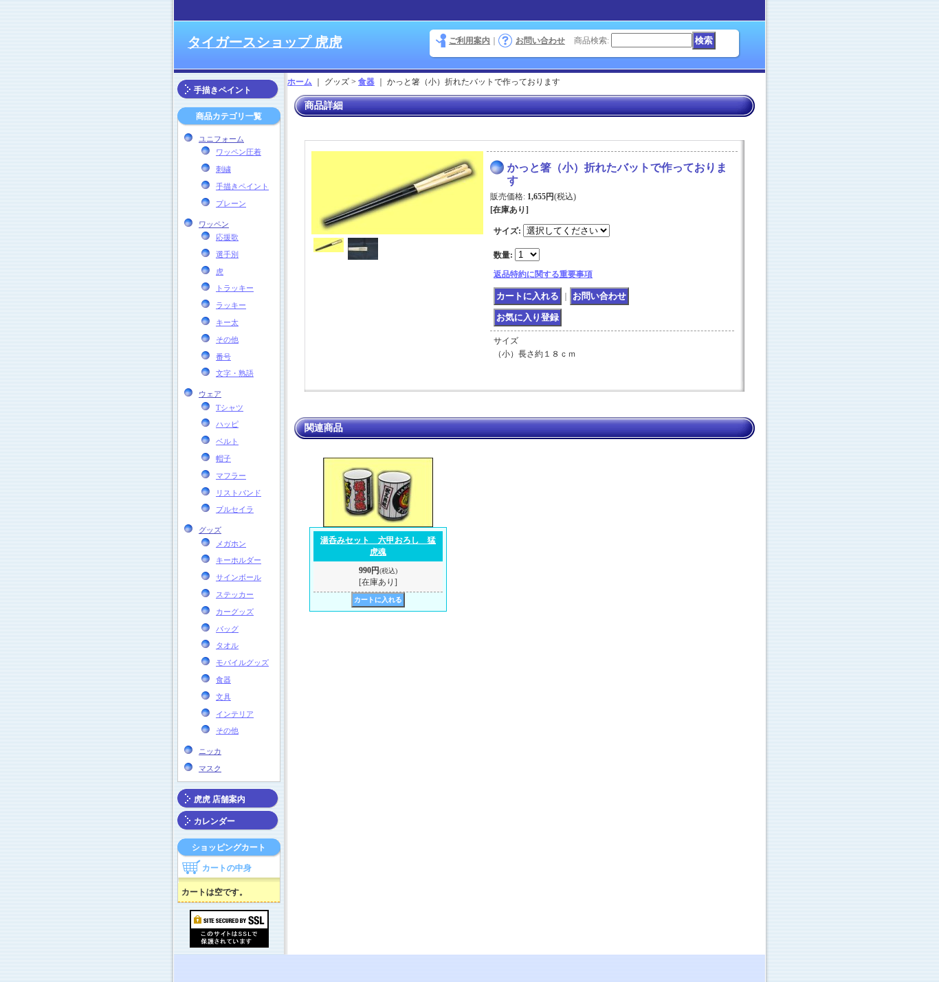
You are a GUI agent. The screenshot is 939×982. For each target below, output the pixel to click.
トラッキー (235, 288)
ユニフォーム (221, 139)
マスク (210, 768)
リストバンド (238, 493)
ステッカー (235, 594)
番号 (223, 357)
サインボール (238, 577)
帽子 (223, 458)
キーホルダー (238, 560)
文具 (223, 697)
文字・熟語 (235, 373)
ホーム (299, 82)
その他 (227, 339)
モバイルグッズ (242, 662)
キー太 (227, 322)
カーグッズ (235, 611)
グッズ (210, 530)
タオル (227, 645)
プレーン (231, 203)
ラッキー (231, 305)
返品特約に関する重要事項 (543, 274)
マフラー (231, 475)
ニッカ (210, 751)
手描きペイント (223, 90)
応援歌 (227, 237)
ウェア (210, 394)
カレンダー (214, 821)
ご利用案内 (469, 40)
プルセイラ (235, 509)
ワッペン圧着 (238, 152)
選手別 (227, 254)
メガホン (231, 543)
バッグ (227, 629)
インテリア (235, 714)
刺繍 (223, 169)
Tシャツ (229, 407)
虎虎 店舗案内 (219, 799)
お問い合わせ (540, 40)
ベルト (227, 441)
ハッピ (227, 424)
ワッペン (214, 224)
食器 (223, 680)
